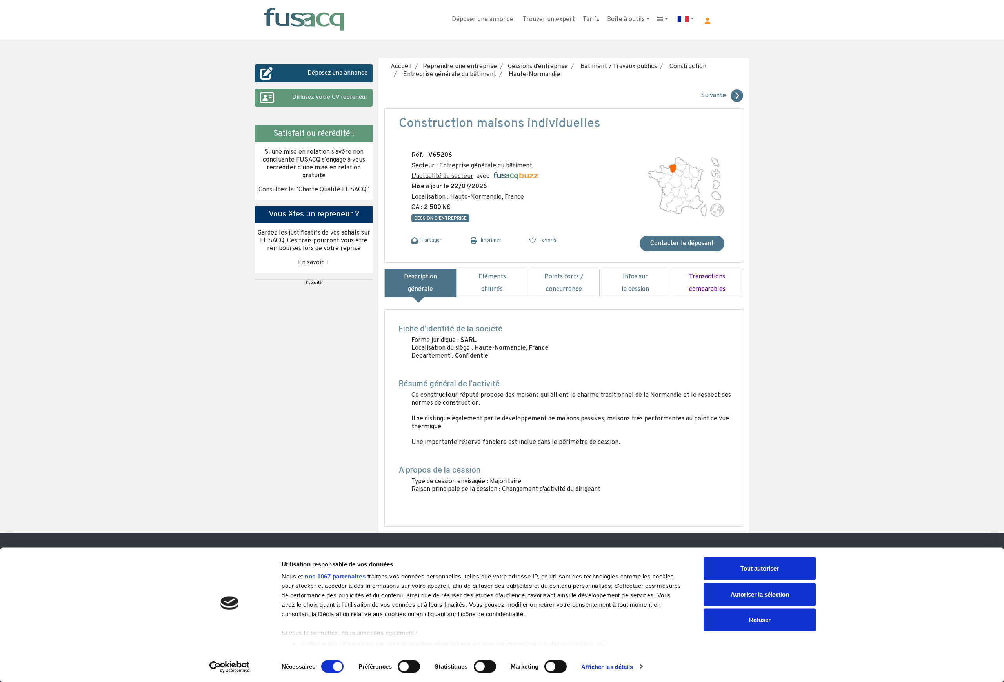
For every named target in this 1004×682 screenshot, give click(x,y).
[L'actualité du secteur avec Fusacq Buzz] (516, 176)
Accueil (401, 67)
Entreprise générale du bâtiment (448, 74)
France (514, 197)
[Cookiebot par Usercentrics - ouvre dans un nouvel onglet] (229, 667)
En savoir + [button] (313, 263)
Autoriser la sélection (760, 594)
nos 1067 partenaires (335, 576)
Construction (686, 67)
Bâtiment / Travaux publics (617, 67)
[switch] (409, 666)
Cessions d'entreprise (537, 67)
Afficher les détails (607, 666)
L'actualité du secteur (442, 176)
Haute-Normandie (533, 74)
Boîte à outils (626, 20)
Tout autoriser (759, 568)
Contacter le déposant (682, 243)
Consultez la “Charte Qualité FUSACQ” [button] (313, 190)
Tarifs (591, 20)
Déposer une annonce (482, 20)
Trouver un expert (549, 20)
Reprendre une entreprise (459, 67)
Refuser (760, 620)
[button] (707, 20)
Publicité (314, 282)
